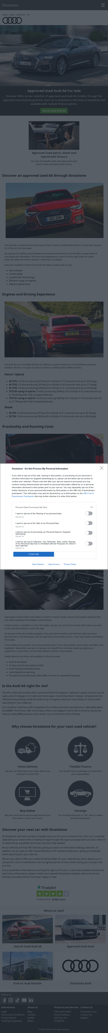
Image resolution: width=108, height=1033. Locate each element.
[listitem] (54, 507)
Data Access (54, 564)
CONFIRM (34, 554)
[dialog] (54, 516)
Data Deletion (38, 564)
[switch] (89, 513)
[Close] (102, 469)
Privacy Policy (70, 564)
